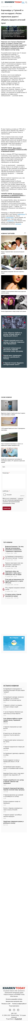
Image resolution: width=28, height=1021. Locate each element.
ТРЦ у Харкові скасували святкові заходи (15, 588)
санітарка (18, 224)
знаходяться (21, 214)
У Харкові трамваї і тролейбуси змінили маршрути (12, 815)
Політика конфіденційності (19, 1003)
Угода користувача (14, 1006)
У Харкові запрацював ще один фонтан (12, 727)
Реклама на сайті (6, 1003)
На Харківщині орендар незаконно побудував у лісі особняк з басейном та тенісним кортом (13, 698)
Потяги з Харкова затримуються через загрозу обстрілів (12, 808)
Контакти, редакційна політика (14, 999)
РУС (23, 2)
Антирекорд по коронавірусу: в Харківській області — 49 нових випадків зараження (13, 195)
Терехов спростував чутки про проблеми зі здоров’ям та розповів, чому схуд (14, 564)
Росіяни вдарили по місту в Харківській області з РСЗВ (11, 760)
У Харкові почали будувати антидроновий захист (13, 363)
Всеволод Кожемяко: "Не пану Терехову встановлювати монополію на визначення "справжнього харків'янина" (14, 549)
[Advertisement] (14, 112)
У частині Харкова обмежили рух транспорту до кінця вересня (13, 712)
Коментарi (6, 508)
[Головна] (13, 2)
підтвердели (9, 217)
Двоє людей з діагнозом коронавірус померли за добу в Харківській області (14, 149)
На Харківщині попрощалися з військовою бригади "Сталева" (14, 557)
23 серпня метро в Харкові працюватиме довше (13, 595)
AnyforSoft (18, 1019)
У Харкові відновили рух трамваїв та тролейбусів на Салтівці (13, 795)
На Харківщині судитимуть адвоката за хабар (13, 754)
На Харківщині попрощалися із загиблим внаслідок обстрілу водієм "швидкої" (14, 690)
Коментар (6, 473)
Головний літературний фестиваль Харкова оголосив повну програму (13, 349)
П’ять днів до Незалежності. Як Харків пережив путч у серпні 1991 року (14, 581)
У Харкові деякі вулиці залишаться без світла (13, 740)
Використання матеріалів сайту (14, 1001)
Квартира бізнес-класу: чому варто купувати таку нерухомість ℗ (13, 774)
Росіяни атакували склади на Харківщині (11, 802)
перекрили (10, 220)
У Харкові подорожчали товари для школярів (13, 747)
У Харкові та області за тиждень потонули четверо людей (12, 706)
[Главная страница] (14, 988)
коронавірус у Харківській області (9, 228)
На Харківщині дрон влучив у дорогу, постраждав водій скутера (13, 767)
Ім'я (4, 467)
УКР (12, 1013)
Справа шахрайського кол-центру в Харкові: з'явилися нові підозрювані (13, 342)
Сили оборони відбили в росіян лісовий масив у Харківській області (12, 334)
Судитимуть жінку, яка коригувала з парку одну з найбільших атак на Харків (13, 572)
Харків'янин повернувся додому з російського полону (12, 357)
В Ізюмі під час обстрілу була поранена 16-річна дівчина (11, 734)
